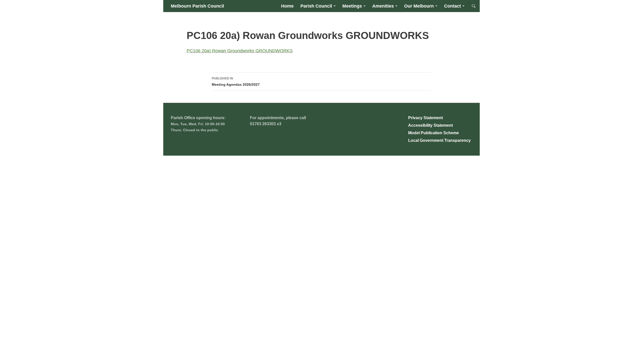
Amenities (383, 6)
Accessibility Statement (430, 125)
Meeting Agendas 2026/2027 (236, 81)
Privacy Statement (425, 118)
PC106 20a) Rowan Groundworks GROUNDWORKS (240, 50)
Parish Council (316, 6)
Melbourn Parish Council (197, 6)
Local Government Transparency (439, 140)
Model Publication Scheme (433, 133)
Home (287, 6)
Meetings (352, 6)
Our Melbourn (419, 6)
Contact (452, 6)
